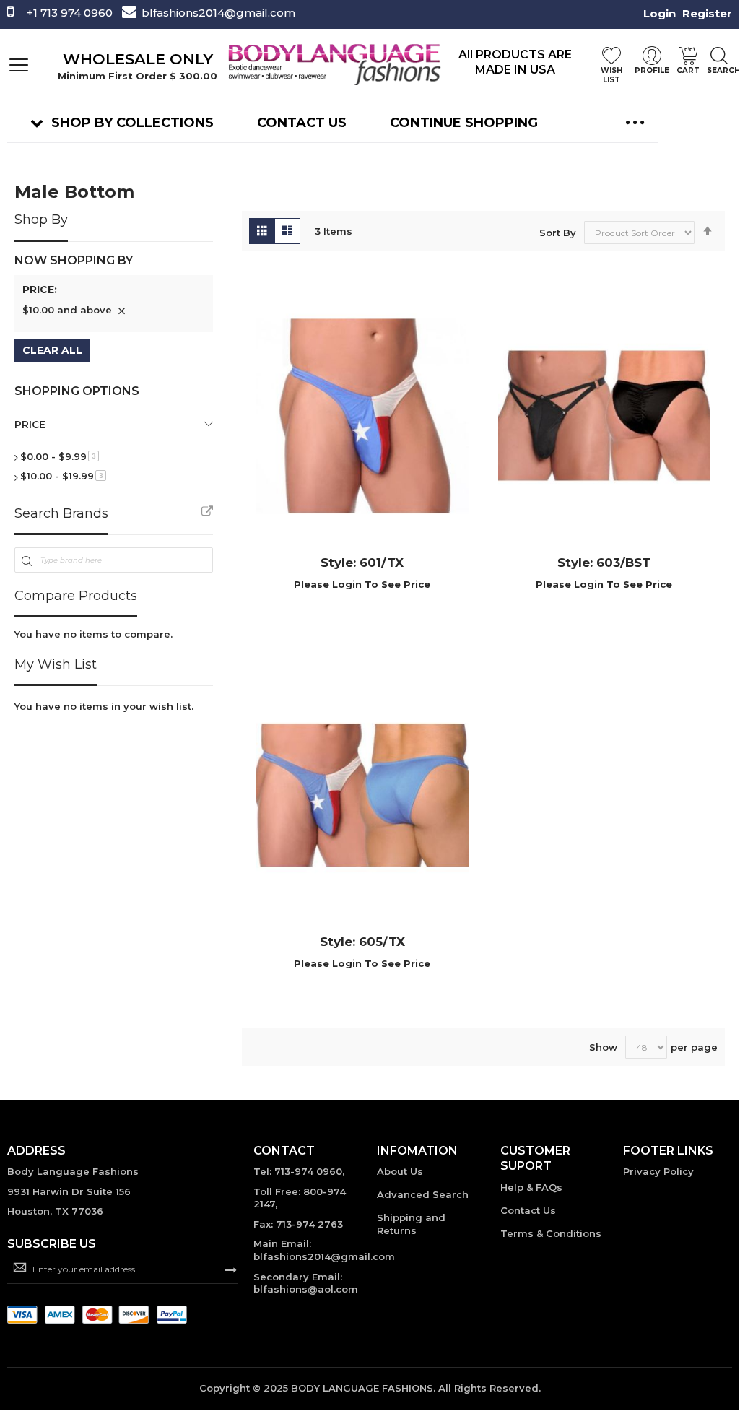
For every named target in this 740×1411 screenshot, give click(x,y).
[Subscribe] (231, 1268)
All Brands (207, 512)
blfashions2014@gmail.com (218, 12)
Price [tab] (29, 424)
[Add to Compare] (380, 605)
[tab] (113, 292)
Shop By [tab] (41, 219)
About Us (400, 1171)
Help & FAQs (531, 1187)
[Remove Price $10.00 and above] (121, 310)
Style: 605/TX (362, 941)
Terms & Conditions (550, 1233)
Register (707, 13)
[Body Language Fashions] (333, 64)
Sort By (557, 232)
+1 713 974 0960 (70, 12)
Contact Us (528, 1210)
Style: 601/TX (362, 562)
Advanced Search (423, 1194)
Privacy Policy (658, 1171)
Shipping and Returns (411, 1224)
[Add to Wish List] (344, 605)
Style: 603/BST (603, 562)
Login (659, 13)
